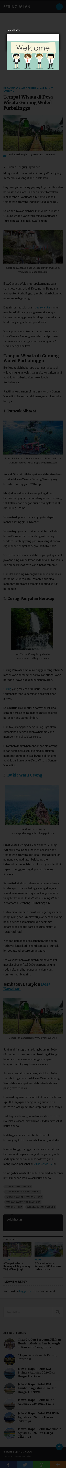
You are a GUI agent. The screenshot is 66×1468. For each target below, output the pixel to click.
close (9, 30)
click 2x (16, 30)
